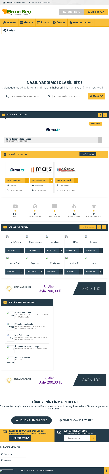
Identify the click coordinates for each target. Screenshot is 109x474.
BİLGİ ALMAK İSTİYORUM (77, 420)
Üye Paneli (8, 454)
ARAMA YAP (98, 96)
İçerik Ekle (7, 460)
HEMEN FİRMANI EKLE (32, 420)
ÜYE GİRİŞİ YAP (97, 12)
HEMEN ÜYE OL (73, 12)
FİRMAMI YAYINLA (21, 438)
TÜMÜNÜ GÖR (86, 154)
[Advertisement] (54, 52)
